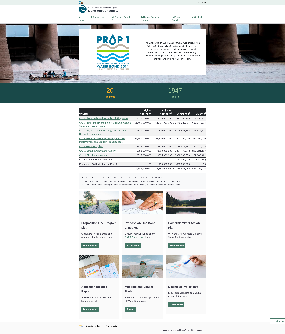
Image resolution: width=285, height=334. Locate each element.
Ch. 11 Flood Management (93, 155)
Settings (203, 2)
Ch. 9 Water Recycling (91, 146)
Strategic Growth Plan (121, 18)
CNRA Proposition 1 (135, 237)
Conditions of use (94, 326)
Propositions (98, 18)
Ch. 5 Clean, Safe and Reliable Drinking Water (103, 118)
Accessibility (127, 326)
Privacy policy (111, 326)
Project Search (176, 18)
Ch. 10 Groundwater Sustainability (97, 151)
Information (91, 245)
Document (133, 245)
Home (82, 20)
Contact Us (197, 18)
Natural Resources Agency (151, 18)
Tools (131, 309)
